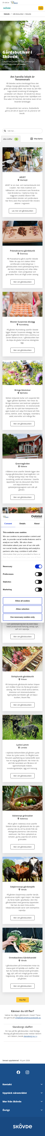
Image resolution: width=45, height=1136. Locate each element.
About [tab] (37, 523)
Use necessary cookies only (22, 617)
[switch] (38, 574)
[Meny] (40, 8)
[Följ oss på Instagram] (27, 1072)
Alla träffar (10, 139)
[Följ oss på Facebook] (18, 1072)
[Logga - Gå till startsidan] (11, 8)
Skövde (7, 14)
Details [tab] (23, 523)
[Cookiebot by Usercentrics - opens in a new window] (31, 516)
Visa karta (38, 138)
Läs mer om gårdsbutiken (22, 211)
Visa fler (22, 1000)
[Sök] (4, 130)
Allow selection (22, 609)
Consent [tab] (8, 523)
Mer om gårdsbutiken (23, 282)
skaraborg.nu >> (30, 1036)
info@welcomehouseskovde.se (28, 1018)
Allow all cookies (22, 601)
